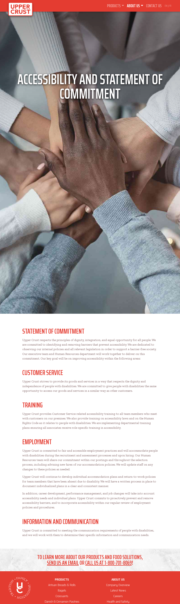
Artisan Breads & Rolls (62, 585)
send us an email (63, 562)
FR (170, 6)
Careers (118, 596)
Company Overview (118, 585)
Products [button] (114, 5)
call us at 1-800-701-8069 (108, 562)
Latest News (118, 590)
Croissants (62, 596)
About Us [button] (133, 5)
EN (166, 6)
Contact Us (154, 5)
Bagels (62, 590)
